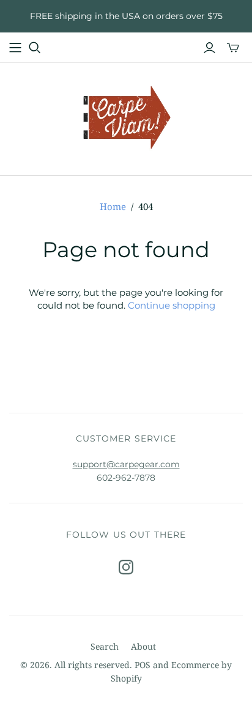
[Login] (209, 48)
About (143, 646)
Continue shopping (171, 305)
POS (142, 665)
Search (105, 646)
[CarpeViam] (126, 117)
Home (113, 206)
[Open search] (35, 48)
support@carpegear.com (126, 464)
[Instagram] (126, 567)
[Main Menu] (15, 48)
